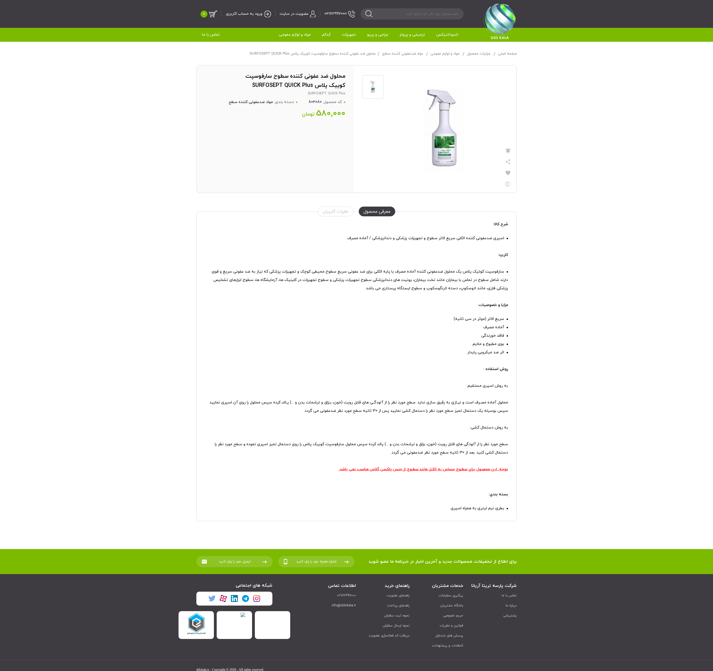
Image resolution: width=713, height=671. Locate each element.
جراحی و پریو (377, 34)
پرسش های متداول (449, 635)
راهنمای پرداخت (398, 605)
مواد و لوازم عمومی (295, 34)
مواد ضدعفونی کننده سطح (402, 53)
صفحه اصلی (507, 53)
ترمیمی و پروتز (412, 34)
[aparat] (223, 598)
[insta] (256, 598)
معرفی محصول (376, 212)
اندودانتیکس (447, 34)
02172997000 (335, 13)
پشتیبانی (510, 615)
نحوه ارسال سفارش (396, 625)
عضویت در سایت (294, 13)
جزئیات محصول (478, 53)
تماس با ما (211, 34)
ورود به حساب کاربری (244, 13)
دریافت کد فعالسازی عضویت (389, 635)
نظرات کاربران (335, 212)
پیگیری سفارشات (450, 595)
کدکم (326, 34)
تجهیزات (349, 34)
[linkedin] (234, 598)
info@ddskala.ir (344, 605)
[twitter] (212, 598)
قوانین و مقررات (451, 625)
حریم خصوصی (453, 615)
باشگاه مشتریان (451, 605)
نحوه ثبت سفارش (396, 615)
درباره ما (511, 605)
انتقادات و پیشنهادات (447, 645)
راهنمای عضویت (398, 595)
